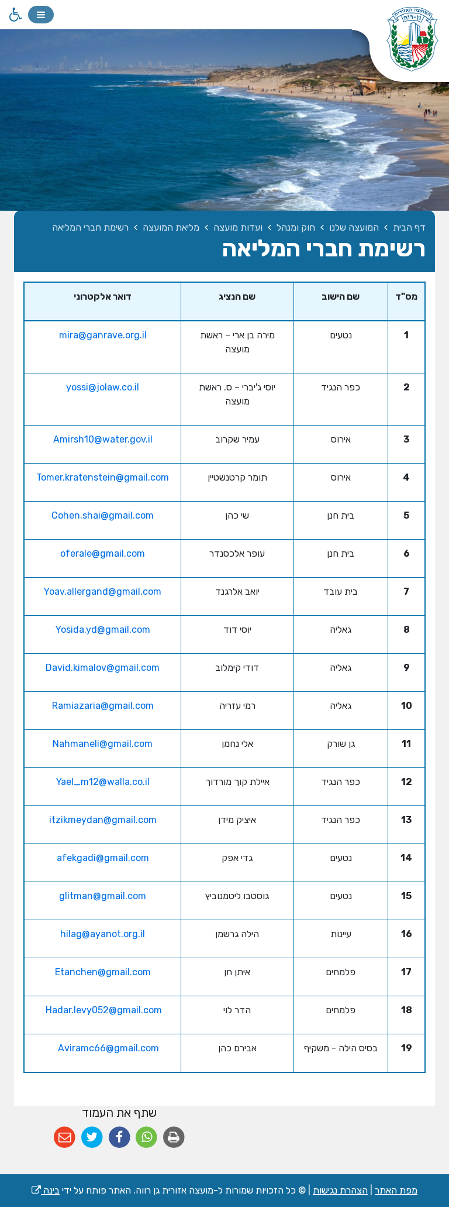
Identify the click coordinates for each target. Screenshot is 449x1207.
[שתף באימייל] (64, 1137)
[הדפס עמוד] (173, 1137)
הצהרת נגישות (340, 1190)
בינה (46, 1190)
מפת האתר (396, 1190)
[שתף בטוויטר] (92, 1137)
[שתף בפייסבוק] (119, 1137)
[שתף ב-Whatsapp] (146, 1137)
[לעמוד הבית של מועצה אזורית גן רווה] (400, 47)
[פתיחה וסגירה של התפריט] (41, 14)
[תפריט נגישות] (14, 14)
